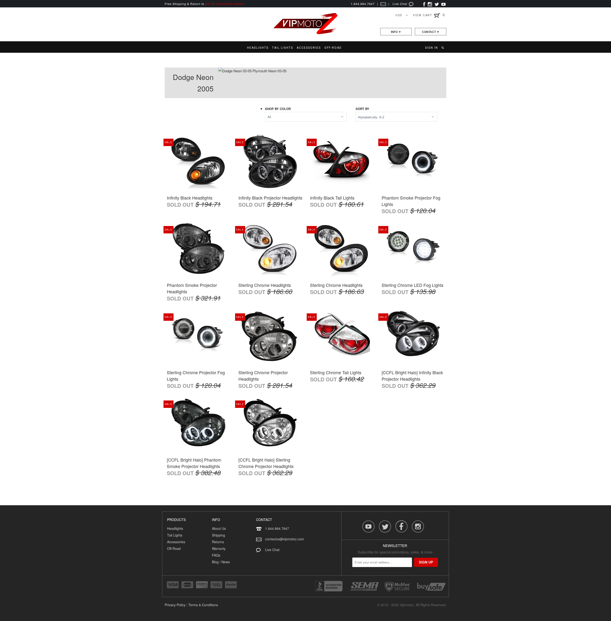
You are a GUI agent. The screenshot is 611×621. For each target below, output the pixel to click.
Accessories (176, 541)
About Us (219, 528)
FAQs (216, 555)
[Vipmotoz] (305, 33)
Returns (218, 541)
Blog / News (221, 561)
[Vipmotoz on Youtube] (443, 4)
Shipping (218, 535)
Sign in (431, 47)
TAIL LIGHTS (282, 47)
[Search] (443, 48)
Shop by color (278, 108)
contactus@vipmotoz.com (284, 539)
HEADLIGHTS (258, 47)
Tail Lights (174, 535)
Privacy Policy (175, 604)
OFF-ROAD (333, 47)
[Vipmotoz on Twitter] (437, 4)
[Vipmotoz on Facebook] (424, 4)
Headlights (175, 528)
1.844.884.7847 (277, 528)
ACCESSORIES (309, 47)
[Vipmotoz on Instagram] (430, 4)
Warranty (219, 548)
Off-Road (174, 548)
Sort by (362, 108)
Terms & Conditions (203, 604)
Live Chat (400, 4)
